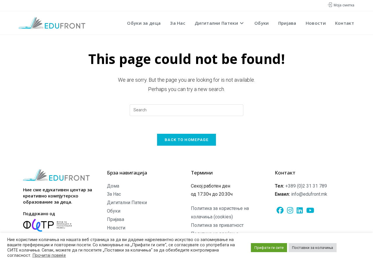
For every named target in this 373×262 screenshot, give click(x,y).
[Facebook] (280, 210)
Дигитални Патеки (127, 202)
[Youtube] (310, 210)
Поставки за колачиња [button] (312, 247)
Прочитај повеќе (49, 255)
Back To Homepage (186, 140)
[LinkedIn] (300, 210)
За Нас (114, 194)
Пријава (115, 219)
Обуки (113, 211)
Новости (116, 228)
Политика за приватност (217, 225)
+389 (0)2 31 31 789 (306, 186)
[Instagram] (290, 210)
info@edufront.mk (309, 194)
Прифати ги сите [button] (269, 247)
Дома (113, 186)
